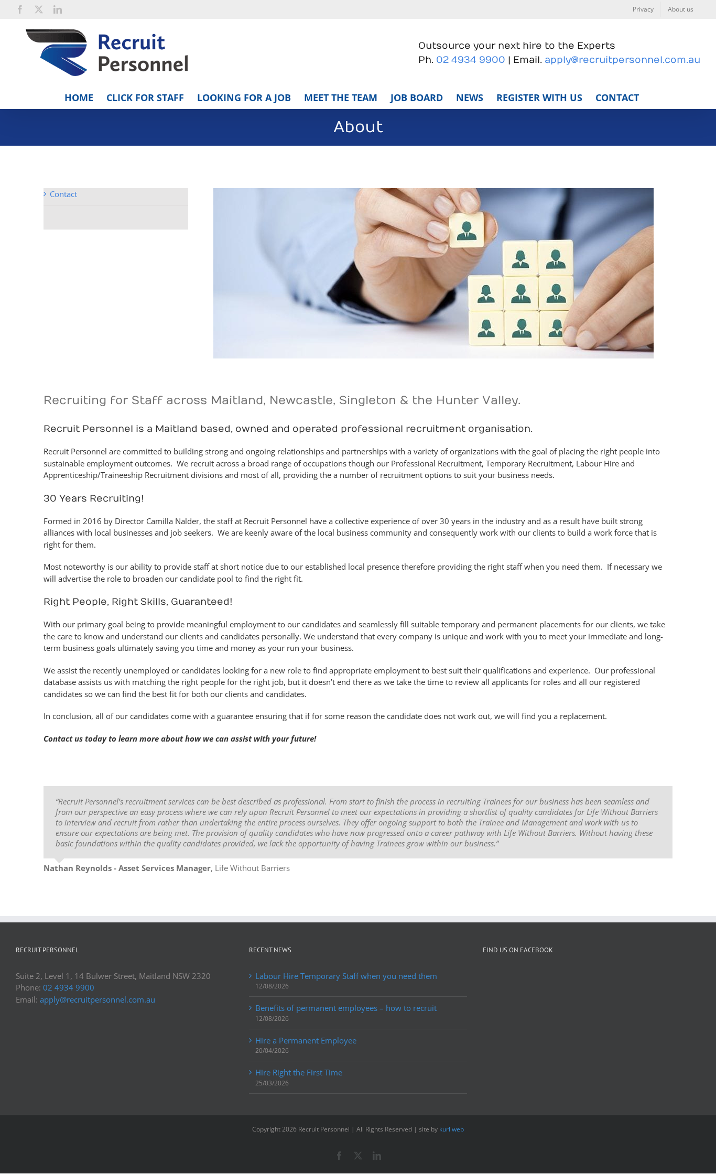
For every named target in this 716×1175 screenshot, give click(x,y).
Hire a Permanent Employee (305, 1040)
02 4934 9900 (470, 60)
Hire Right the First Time (298, 1072)
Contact (63, 194)
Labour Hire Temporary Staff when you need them (346, 976)
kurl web (451, 1129)
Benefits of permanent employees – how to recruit (346, 1008)
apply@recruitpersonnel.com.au (622, 60)
